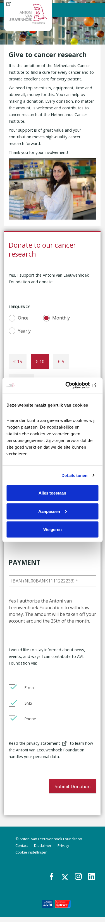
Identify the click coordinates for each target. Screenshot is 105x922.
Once (23, 318)
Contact (21, 845)
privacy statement (43, 743)
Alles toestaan (52, 493)
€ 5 (61, 361)
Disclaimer (42, 845)
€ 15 (17, 361)
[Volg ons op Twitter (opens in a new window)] (65, 877)
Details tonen (74, 475)
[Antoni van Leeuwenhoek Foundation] (8, 3)
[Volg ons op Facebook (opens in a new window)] (54, 876)
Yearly (24, 331)
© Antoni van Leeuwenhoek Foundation (48, 838)
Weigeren (52, 529)
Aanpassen (49, 511)
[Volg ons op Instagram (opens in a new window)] (79, 876)
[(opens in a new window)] (47, 903)
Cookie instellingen (31, 852)
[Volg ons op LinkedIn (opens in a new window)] (92, 876)
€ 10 (39, 361)
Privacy (63, 845)
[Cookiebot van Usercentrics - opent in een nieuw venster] (74, 385)
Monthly (61, 318)
